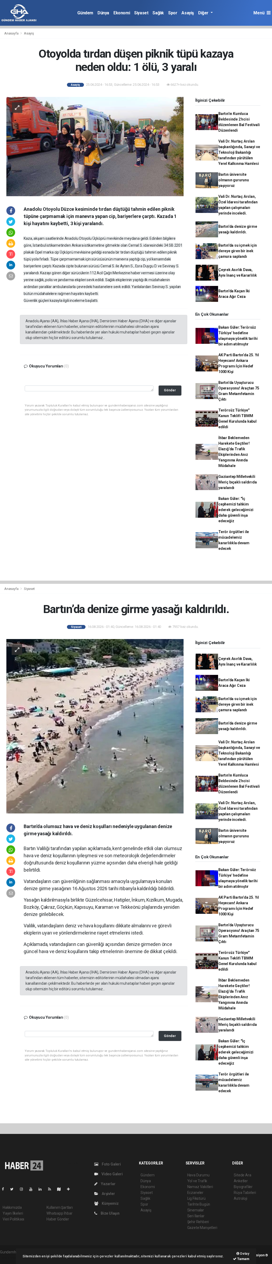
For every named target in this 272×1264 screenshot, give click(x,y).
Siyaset (141, 12)
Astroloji (240, 1198)
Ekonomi (121, 12)
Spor (172, 12)
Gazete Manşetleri (202, 1228)
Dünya (103, 12)
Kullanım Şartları (59, 1207)
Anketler (241, 1181)
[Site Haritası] (61, 1189)
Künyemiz (109, 1203)
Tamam (242, 1259)
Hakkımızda (12, 1207)
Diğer (204, 12)
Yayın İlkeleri (13, 1213)
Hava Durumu (198, 1175)
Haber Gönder (57, 1219)
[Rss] (51, 1189)
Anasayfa (11, 33)
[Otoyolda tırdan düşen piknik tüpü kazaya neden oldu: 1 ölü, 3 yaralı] (95, 146)
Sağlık (158, 12)
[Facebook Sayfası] (5, 1189)
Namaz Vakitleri (200, 1187)
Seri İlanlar (196, 1216)
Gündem (85, 12)
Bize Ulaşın (110, 1213)
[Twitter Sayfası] (14, 1189)
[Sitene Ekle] (70, 1189)
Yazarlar (107, 1184)
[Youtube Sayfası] (33, 1189)
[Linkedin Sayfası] (42, 1189)
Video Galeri (111, 1174)
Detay (244, 1254)
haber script (9, 1258)
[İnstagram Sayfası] (23, 1189)
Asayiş (187, 12)
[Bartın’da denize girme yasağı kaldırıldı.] (95, 726)
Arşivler (108, 1194)
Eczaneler (195, 1192)
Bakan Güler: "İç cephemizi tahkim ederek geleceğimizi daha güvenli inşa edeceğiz (235, 509)
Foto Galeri (111, 1164)
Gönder (170, 390)
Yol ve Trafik (197, 1181)
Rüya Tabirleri (245, 1192)
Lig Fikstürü (196, 1198)
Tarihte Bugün (198, 1204)
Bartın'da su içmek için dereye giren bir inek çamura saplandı (237, 251)
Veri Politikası (13, 1219)
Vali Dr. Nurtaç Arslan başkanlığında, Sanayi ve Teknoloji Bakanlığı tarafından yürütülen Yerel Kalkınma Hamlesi (239, 152)
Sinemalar (195, 1210)
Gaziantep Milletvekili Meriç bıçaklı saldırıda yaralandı (237, 482)
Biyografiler (243, 1187)
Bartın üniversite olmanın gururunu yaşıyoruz (233, 180)
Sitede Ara (242, 1175)
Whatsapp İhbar (59, 1213)
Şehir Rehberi (198, 1222)
